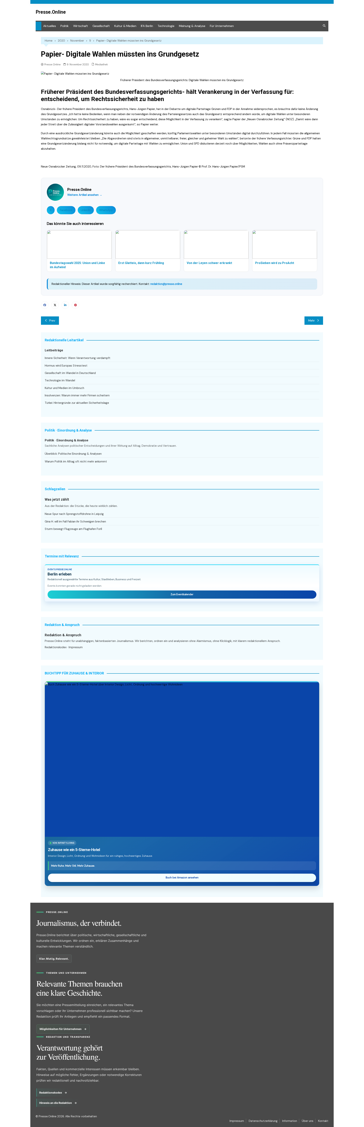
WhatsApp (106, 210)
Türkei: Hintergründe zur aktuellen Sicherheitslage (77, 403)
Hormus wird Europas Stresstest (66, 366)
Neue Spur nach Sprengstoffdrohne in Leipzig (74, 514)
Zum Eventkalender (182, 594)
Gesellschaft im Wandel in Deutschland (70, 373)
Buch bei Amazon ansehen (182, 877)
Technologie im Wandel (60, 380)
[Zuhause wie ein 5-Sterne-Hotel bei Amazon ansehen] (182, 759)
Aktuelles (49, 26)
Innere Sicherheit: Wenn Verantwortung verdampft (77, 358)
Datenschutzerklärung (263, 1121)
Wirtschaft (80, 26)
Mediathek (101, 64)
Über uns (307, 1121)
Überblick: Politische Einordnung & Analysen (73, 454)
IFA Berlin (147, 26)
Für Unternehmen (222, 26)
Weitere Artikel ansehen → (84, 195)
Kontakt (323, 1121)
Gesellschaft (101, 26)
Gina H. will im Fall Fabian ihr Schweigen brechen (75, 521)
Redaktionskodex (56, 647)
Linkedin (65, 305)
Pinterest (75, 305)
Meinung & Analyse (192, 26)
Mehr (311, 320)
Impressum (76, 647)
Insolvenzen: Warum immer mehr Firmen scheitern (77, 395)
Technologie (166, 26)
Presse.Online (51, 12)
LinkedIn (86, 210)
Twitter (55, 305)
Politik (64, 26)
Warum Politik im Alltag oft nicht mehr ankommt (76, 461)
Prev (52, 320)
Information (289, 1121)
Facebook (66, 210)
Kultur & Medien (125, 26)
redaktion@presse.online (166, 284)
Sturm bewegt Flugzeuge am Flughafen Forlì (73, 529)
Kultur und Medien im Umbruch (64, 388)
